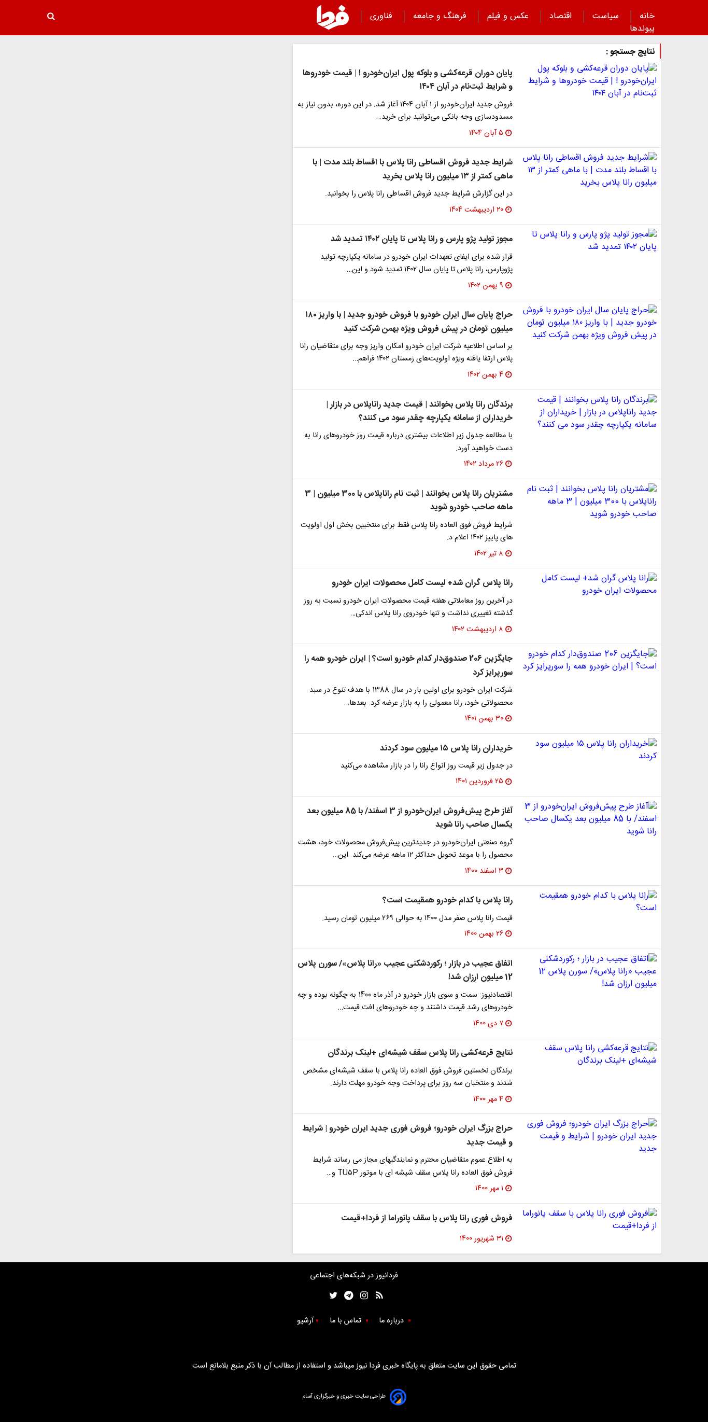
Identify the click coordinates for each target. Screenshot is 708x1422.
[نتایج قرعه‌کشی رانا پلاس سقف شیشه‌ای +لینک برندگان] (589, 1054)
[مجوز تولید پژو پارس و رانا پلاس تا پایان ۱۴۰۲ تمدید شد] (589, 241)
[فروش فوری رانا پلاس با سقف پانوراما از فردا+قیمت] (589, 1220)
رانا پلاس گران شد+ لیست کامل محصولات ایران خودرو (422, 583)
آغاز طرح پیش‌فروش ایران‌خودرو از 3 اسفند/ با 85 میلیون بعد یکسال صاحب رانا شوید (410, 818)
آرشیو (305, 1321)
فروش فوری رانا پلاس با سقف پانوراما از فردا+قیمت (427, 1218)
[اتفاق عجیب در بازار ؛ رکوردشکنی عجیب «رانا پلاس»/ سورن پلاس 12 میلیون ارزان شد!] (589, 972)
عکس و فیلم (509, 16)
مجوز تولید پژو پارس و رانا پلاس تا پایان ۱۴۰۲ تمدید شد (422, 239)
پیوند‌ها (642, 29)
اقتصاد (561, 16)
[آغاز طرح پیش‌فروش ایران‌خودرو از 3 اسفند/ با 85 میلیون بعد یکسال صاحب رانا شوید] (589, 819)
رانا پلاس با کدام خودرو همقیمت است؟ (448, 901)
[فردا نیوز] (332, 17)
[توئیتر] (331, 1296)
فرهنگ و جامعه (441, 16)
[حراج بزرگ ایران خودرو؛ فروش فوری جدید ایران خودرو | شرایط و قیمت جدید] (589, 1136)
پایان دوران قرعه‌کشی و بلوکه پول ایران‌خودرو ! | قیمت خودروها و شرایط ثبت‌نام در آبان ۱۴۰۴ (408, 80)
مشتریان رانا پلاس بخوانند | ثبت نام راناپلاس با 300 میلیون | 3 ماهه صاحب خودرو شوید (409, 500)
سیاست (606, 16)
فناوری (382, 16)
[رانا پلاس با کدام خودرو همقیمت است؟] (589, 902)
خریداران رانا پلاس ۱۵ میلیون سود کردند (446, 749)
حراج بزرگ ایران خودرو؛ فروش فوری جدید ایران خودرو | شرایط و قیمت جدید (407, 1135)
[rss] (376, 1296)
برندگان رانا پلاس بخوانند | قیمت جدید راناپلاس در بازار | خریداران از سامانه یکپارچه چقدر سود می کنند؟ (419, 411)
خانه (647, 16)
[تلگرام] (345, 1296)
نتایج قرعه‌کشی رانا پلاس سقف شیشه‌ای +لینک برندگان (420, 1053)
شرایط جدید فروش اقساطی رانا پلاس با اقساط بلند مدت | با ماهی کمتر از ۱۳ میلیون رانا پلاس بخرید (413, 169)
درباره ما (392, 1321)
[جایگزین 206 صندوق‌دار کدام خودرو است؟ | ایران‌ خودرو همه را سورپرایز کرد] (589, 660)
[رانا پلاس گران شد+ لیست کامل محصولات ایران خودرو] (589, 585)
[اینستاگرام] (361, 1296)
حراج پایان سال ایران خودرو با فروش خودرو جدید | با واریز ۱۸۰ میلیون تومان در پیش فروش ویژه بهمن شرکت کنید (409, 322)
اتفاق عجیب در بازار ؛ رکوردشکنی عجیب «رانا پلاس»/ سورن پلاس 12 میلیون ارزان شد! (405, 970)
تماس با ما (346, 1321)
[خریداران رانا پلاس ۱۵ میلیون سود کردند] (589, 750)
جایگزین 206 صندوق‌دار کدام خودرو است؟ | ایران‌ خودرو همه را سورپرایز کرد (408, 665)
